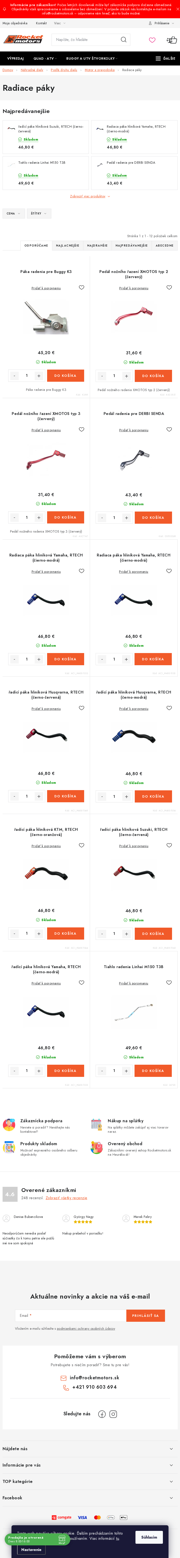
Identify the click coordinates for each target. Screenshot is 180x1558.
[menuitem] (16, 58)
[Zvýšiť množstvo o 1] (39, 376)
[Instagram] (113, 1414)
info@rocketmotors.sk (94, 1377)
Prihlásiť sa (145, 1315)
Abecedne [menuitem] (165, 245)
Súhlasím (149, 1537)
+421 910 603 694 (94, 1387)
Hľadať (123, 40)
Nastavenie (31, 1549)
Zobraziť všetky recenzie (66, 1198)
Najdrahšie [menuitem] (97, 245)
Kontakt (41, 23)
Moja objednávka (15, 23)
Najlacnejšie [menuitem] (67, 245)
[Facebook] (102, 1414)
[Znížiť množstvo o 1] (14, 376)
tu (117, 1538)
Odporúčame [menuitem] (36, 245)
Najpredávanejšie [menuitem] (132, 245)
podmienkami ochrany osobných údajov (86, 1328)
